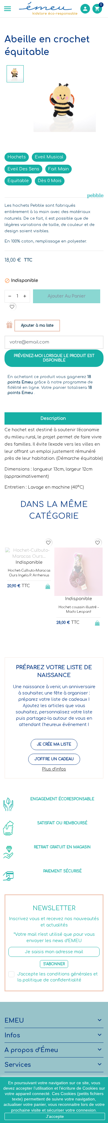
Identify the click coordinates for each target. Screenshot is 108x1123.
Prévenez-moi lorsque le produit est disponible (54, 358)
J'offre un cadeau (54, 759)
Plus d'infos (54, 769)
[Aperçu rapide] (24, 638)
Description (53, 418)
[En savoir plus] (34, 638)
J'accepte (55, 1116)
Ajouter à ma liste (37, 325)
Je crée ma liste (54, 744)
